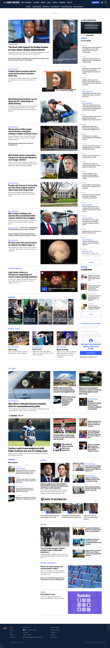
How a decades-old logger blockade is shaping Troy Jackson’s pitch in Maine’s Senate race (93, 468)
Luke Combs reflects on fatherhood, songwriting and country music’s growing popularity (22, 274)
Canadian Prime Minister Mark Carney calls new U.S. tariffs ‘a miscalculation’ (93, 529)
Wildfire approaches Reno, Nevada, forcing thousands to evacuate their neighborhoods (91, 127)
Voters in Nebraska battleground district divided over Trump (50, 516)
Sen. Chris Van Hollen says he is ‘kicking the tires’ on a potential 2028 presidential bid (91, 147)
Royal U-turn (36, 349)
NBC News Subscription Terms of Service (33, 637)
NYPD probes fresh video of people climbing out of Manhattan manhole (91, 137)
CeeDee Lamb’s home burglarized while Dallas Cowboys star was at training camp (27, 449)
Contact (12, 630)
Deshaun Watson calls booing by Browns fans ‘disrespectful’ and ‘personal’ (91, 186)
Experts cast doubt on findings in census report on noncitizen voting (92, 479)
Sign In (95, 357)
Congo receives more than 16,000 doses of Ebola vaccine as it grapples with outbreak (93, 552)
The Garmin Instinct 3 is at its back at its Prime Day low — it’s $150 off (94, 298)
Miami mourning (62, 349)
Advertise (53, 634)
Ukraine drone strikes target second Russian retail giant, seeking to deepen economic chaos (22, 131)
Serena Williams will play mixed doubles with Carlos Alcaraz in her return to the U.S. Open (94, 434)
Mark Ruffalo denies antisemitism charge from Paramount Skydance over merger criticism (22, 157)
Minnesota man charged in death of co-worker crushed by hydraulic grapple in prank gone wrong (91, 71)
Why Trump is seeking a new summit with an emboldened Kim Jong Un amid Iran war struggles (21, 215)
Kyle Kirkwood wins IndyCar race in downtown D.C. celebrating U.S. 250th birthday (22, 101)
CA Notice (25, 632)
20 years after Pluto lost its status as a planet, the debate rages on (22, 243)
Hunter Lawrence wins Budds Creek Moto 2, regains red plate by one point (94, 423)
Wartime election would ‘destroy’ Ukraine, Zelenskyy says (20, 144)
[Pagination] (96, 501)
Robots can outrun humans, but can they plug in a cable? (91, 156)
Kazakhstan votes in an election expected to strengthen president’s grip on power (91, 196)
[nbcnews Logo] (5, 628)
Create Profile (90, 353)
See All (91, 314)
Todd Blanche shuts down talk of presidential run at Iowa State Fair (71, 516)
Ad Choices (12, 637)
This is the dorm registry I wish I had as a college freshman (94, 307)
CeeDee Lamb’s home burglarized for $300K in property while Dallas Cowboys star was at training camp (91, 49)
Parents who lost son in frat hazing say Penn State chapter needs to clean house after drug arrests (22, 187)
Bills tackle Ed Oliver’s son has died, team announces (67, 447)
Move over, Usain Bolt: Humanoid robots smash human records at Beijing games (53, 578)
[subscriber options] (102, 2)
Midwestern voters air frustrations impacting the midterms (91, 517)
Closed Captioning (55, 630)
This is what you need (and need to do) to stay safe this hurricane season (94, 288)
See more (91, 262)
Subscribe (53, 632)
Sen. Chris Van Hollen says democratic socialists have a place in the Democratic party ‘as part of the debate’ (28, 59)
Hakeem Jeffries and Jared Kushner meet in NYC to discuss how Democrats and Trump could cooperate (91, 82)
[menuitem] (26, 2)
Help (11, 632)
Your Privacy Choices (31, 630)
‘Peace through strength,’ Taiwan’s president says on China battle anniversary (53, 550)
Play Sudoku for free (48, 594)
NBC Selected (54, 637)
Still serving (12, 349)
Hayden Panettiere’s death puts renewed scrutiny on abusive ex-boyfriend (95, 405)
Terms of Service (27, 634)
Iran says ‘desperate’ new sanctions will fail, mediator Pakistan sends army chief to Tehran (22, 234)
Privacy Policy (26, 627)
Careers (12, 634)
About (11, 627)
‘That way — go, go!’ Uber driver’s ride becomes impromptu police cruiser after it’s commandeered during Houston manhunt (91, 107)
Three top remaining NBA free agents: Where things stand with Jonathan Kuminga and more (94, 447)
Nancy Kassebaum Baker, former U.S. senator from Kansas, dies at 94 (93, 488)
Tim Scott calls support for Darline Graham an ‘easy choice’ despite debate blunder (28, 48)
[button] (49, 2)
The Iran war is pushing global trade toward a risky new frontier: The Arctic (22, 228)
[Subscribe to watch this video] (59, 281)
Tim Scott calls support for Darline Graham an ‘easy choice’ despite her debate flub (91, 165)
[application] (29, 31)
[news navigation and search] (106, 2)
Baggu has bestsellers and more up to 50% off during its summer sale (94, 278)
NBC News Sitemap (55, 627)
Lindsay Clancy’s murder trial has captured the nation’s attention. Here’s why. (22, 73)
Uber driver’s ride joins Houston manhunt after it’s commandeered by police (27, 405)
